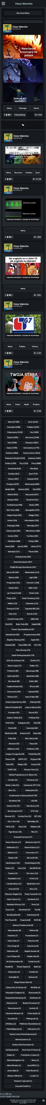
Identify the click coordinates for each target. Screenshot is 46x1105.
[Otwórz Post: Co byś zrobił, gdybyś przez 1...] (23, 155)
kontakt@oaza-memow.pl (27, 1102)
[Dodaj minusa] (9, 115)
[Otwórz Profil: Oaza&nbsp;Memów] (7, 28)
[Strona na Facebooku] (44, 1100)
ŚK (26, 1103)
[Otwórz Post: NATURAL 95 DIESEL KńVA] (23, 326)
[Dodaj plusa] (7, 115)
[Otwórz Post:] (23, 21)
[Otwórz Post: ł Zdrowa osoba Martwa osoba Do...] (23, 210)
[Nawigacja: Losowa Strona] (23, 125)
